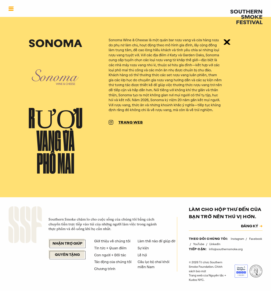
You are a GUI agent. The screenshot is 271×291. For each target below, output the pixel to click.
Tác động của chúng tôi (112, 262)
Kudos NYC (196, 279)
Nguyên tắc (216, 275)
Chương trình (104, 269)
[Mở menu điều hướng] (11, 9)
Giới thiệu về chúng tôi (112, 241)
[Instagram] (111, 123)
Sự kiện (143, 248)
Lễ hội (142, 255)
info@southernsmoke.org (226, 249)
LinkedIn (214, 244)
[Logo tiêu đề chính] (246, 16)
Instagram (238, 238)
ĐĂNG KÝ (249, 226)
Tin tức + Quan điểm (110, 248)
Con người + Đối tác (110, 255)
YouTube (199, 244)
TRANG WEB (130, 122)
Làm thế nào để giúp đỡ (156, 241)
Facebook (255, 238)
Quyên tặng (67, 255)
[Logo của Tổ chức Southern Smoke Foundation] (25, 225)
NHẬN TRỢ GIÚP (67, 243)
